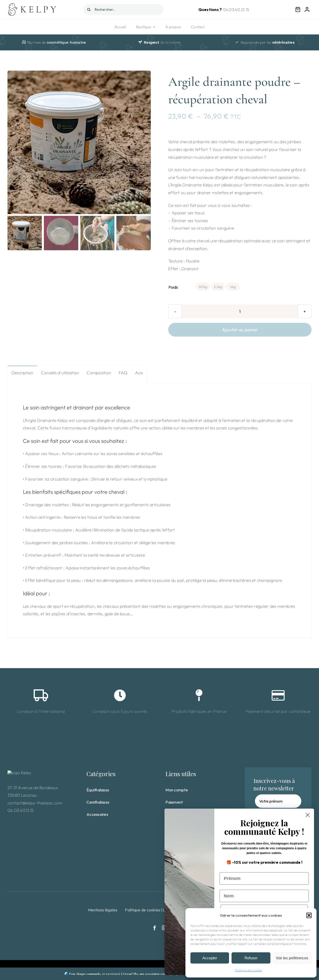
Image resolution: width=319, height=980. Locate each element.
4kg (233, 287)
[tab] (22, 372)
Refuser (250, 958)
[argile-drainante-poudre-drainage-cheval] (79, 142)
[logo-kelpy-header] (32, 4)
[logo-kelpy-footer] (19, 772)
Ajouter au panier (240, 330)
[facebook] (154, 927)
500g (203, 287)
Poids (173, 287)
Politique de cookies (248, 970)
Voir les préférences (292, 958)
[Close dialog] (307, 815)
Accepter (209, 958)
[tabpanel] (159, 510)
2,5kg (218, 287)
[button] (309, 915)
